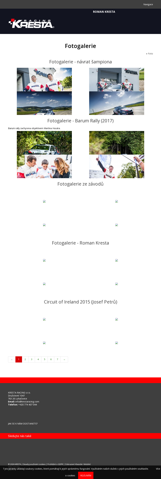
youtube (30, 450)
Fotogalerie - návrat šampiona (80, 61)
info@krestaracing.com (27, 401)
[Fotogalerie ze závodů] (44, 201)
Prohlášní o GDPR (55, 464)
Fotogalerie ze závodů (80, 184)
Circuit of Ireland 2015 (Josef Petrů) (80, 302)
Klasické (78, 464)
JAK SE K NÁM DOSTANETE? (23, 423)
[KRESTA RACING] (80, 25)
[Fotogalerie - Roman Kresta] (44, 260)
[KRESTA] (144, 53)
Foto (150, 53)
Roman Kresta (103, 12)
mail (11, 450)
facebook (20, 450)
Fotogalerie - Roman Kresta (80, 243)
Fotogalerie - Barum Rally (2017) (80, 120)
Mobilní (87, 464)
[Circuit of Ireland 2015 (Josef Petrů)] (44, 319)
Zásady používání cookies (33, 464)
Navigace (148, 4)
